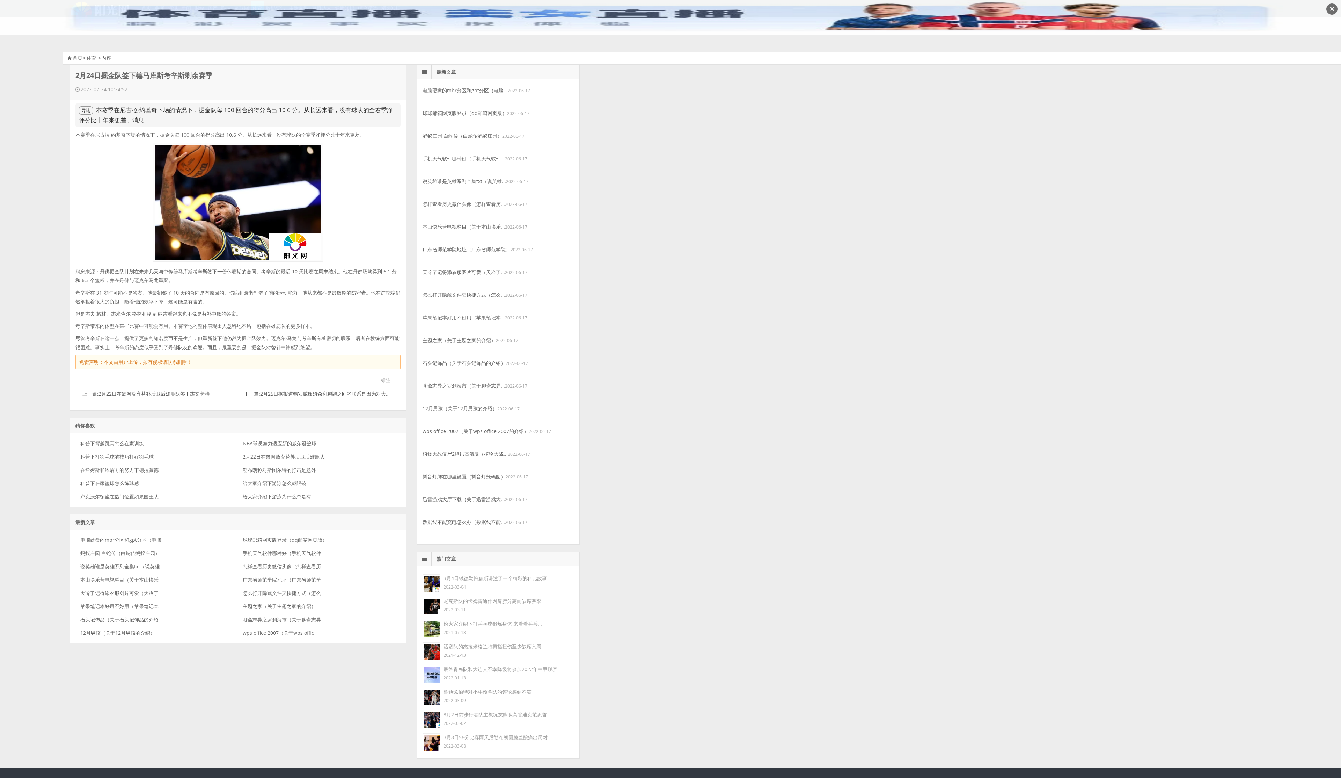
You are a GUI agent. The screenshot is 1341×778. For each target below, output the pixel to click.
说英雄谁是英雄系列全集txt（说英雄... (464, 181)
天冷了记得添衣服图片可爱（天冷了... (464, 272)
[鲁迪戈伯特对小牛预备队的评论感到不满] (431, 696)
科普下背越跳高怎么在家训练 (112, 443)
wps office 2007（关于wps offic (278, 632)
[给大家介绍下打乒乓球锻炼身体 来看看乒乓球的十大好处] (431, 628)
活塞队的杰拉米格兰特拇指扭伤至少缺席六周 (492, 646)
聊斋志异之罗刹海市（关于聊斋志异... (464, 385)
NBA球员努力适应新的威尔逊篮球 (279, 443)
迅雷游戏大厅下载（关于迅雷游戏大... (464, 499)
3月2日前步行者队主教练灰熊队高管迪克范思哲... (497, 714)
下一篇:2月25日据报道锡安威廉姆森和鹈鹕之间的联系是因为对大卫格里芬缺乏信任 (334, 393)
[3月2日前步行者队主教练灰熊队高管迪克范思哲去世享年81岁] (431, 718)
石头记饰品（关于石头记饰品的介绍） (464, 363)
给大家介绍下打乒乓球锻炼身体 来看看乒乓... (493, 623)
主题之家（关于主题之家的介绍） (279, 606)
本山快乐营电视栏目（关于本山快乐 (119, 579)
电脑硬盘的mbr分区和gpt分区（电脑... (465, 90)
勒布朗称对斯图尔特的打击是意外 (279, 470)
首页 (77, 58)
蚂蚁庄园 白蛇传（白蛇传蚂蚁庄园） (120, 553)
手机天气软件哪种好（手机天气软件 (282, 553)
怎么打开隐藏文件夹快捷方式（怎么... (464, 294)
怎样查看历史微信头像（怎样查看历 (282, 566)
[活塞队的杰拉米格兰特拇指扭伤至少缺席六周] (431, 650)
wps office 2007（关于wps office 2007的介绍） (476, 431)
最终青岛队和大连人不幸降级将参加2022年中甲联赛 (500, 669)
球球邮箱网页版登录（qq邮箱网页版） (285, 539)
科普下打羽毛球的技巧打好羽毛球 (117, 456)
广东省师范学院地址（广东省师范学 (282, 579)
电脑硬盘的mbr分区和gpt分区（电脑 (120, 539)
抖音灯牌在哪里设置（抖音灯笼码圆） (464, 476)
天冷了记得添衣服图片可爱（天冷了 (119, 593)
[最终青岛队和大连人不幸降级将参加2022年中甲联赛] (431, 673)
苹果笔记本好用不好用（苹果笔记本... (464, 317)
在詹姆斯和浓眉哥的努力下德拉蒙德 (119, 470)
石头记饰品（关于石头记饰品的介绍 (119, 619)
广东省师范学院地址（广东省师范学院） (467, 249)
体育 (91, 58)
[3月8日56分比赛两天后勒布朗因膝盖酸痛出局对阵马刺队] (431, 741)
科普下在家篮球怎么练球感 (109, 483)
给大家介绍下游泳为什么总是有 (277, 496)
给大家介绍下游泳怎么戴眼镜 (274, 483)
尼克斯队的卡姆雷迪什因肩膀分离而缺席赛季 (492, 601)
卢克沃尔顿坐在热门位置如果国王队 (119, 496)
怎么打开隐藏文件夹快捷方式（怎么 (282, 593)
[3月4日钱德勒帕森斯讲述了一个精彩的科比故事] (431, 582)
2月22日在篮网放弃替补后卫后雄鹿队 (283, 456)
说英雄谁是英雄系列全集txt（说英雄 (120, 566)
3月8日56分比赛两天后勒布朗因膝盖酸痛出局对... (498, 737)
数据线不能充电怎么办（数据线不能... (464, 522)
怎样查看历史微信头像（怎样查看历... (464, 204)
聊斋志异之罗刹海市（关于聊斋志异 (282, 619)
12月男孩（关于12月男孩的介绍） (117, 632)
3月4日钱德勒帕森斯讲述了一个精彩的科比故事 (495, 578)
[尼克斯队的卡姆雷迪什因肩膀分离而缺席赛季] (431, 605)
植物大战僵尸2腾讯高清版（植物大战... (465, 454)
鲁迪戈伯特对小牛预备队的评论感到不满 (488, 692)
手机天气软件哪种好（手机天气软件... (464, 158)
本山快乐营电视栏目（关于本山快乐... (464, 226)
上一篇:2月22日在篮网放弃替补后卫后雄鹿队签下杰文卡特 (146, 393)
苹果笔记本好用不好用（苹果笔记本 (119, 606)
